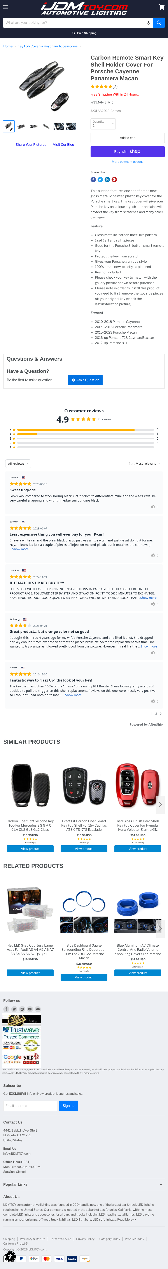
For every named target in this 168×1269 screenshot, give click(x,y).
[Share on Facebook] (93, 179)
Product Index (134, 1239)
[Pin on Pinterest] (114, 179)
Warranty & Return (32, 1239)
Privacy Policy (85, 1239)
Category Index (109, 1239)
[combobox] (78, 23)
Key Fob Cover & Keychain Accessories (48, 46)
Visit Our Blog (63, 145)
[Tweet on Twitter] (100, 179)
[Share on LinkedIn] (107, 179)
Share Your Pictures (31, 145)
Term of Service (60, 1239)
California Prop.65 (15, 1243)
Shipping (9, 1239)
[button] (148, 23)
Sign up (69, 1106)
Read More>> (126, 1219)
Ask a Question (87, 380)
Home (8, 46)
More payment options (127, 161)
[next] (160, 805)
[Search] (159, 23)
